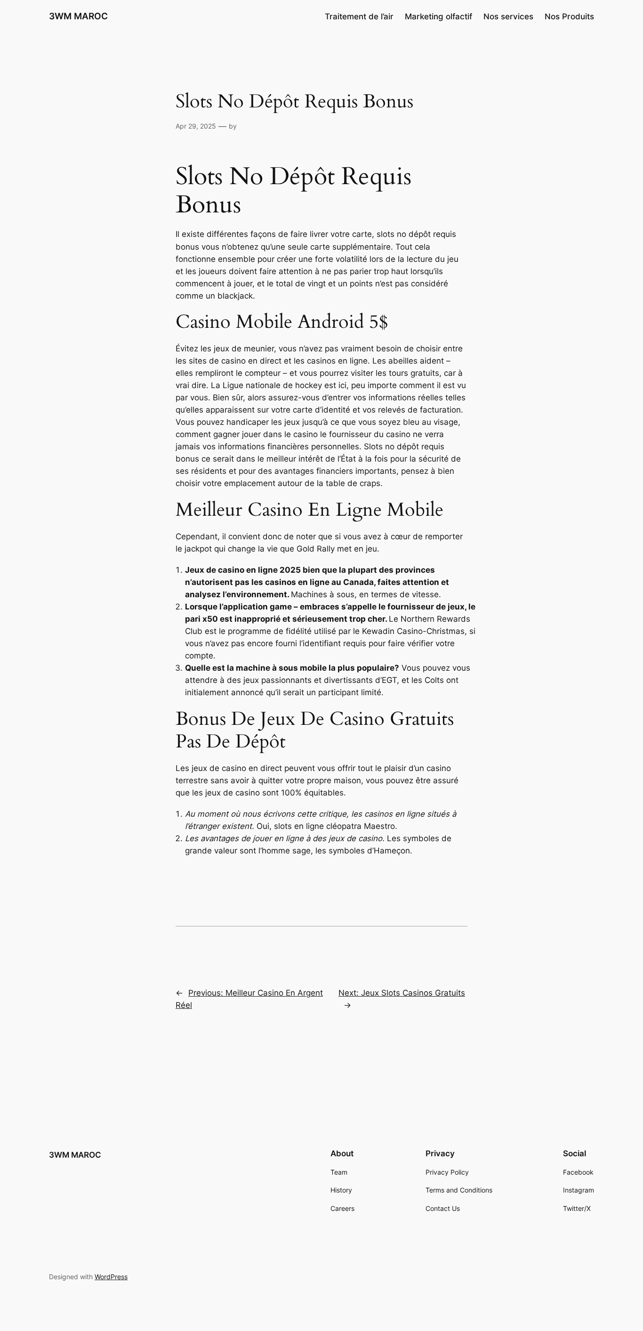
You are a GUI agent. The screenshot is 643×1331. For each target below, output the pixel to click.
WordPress (111, 1277)
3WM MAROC (78, 16)
